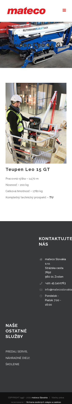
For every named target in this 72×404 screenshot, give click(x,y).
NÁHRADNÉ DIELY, (18, 358)
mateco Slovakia (40, 397)
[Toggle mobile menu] (64, 10)
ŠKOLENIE (12, 364)
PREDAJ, (12, 351)
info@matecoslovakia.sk (55, 289)
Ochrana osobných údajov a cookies (43, 402)
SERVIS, (23, 351)
